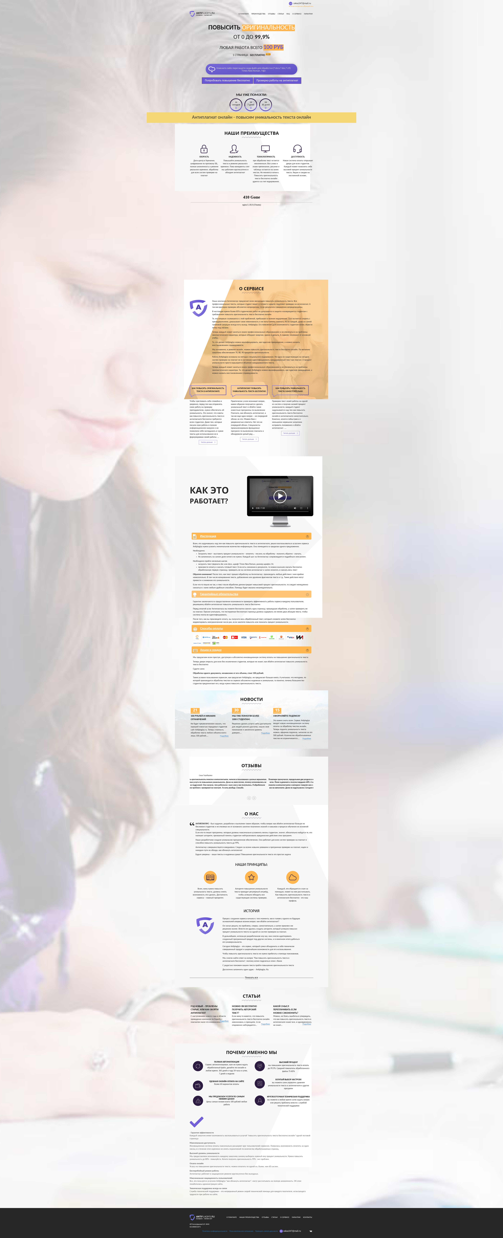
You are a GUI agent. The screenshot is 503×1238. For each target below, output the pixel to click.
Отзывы (271, 14)
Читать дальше (207, 442)
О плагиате (244, 14)
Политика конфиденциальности (214, 1231)
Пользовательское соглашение (241, 1231)
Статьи (281, 14)
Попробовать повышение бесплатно (227, 80)
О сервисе (296, 14)
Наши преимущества (249, 1217)
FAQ (288, 14)
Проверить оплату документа (266, 1231)
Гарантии (308, 14)
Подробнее (224, 736)
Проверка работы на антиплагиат (277, 80)
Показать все (251, 977)
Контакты (307, 1217)
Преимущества (258, 14)
